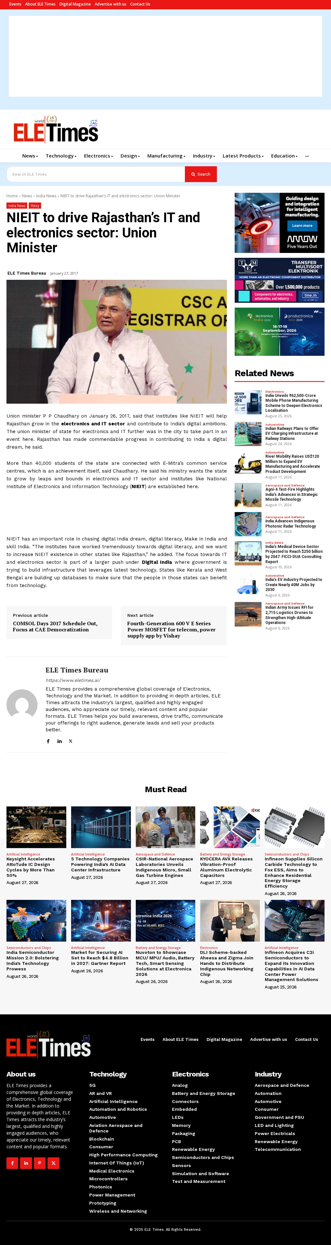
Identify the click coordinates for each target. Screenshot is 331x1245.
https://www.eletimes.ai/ (73, 680)
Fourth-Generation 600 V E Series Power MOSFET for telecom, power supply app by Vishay (171, 629)
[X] (70, 740)
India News (46, 196)
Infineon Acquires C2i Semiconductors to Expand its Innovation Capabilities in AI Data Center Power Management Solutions (291, 966)
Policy (35, 205)
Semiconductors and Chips (287, 854)
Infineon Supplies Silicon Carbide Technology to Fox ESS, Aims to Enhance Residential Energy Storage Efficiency (294, 872)
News (27, 196)
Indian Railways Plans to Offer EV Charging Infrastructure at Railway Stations (292, 433)
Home (12, 196)
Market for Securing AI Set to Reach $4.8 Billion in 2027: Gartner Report (99, 958)
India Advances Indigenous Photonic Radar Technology (290, 524)
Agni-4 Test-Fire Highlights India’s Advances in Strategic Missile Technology (291, 494)
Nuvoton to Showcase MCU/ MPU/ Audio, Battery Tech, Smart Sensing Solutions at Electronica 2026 (165, 963)
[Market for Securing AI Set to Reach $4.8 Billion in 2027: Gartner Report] (101, 921)
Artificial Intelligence (23, 854)
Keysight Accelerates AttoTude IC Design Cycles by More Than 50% (30, 867)
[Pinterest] (40, 1163)
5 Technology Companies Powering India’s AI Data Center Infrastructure (100, 864)
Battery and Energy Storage (222, 854)
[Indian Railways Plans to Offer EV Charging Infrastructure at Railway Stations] (248, 434)
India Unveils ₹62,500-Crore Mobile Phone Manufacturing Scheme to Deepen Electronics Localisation (293, 403)
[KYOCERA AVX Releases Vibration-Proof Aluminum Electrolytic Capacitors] (230, 827)
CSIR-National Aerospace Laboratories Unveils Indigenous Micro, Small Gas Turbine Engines (164, 867)
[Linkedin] (59, 740)
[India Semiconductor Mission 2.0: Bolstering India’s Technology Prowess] (36, 921)
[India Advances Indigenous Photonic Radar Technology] (248, 524)
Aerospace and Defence (284, 485)
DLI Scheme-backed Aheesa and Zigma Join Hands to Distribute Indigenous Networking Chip (226, 963)
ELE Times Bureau (26, 273)
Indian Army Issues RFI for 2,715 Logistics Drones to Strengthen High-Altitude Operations (289, 615)
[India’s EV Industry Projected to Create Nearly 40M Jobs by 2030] (248, 585)
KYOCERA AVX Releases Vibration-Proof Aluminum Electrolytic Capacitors (226, 867)
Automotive (274, 424)
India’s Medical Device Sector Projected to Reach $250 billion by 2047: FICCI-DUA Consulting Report (294, 554)
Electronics (274, 391)
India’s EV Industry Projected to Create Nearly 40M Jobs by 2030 (293, 584)
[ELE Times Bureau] (21, 704)
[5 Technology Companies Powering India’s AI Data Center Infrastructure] (101, 827)
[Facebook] (48, 740)
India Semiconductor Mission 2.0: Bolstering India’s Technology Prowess (32, 960)
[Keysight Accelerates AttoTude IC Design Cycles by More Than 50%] (36, 827)
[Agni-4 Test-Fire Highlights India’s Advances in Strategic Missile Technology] (248, 495)
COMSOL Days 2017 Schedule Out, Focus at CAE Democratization (55, 626)
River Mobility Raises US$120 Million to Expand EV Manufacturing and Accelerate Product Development (292, 464)
